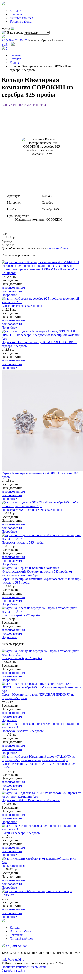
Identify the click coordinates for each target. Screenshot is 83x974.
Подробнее (9, 295)
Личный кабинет (21, 18)
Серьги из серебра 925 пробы (22, 305)
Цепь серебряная (13, 865)
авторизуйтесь (58, 248)
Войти (6, 44)
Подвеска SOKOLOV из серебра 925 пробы (32, 509)
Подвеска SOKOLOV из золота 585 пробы (31, 800)
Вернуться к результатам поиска (24, 104)
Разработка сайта (13, 970)
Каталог (15, 10)
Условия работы (21, 21)
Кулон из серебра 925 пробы (21, 833)
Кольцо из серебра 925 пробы (22, 658)
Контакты (16, 14)
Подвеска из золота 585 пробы (23, 542)
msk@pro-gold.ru (13, 959)
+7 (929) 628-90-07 (14, 40)
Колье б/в (8, 895)
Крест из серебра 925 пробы (21, 615)
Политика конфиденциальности (24, 967)
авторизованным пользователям (13, 289)
